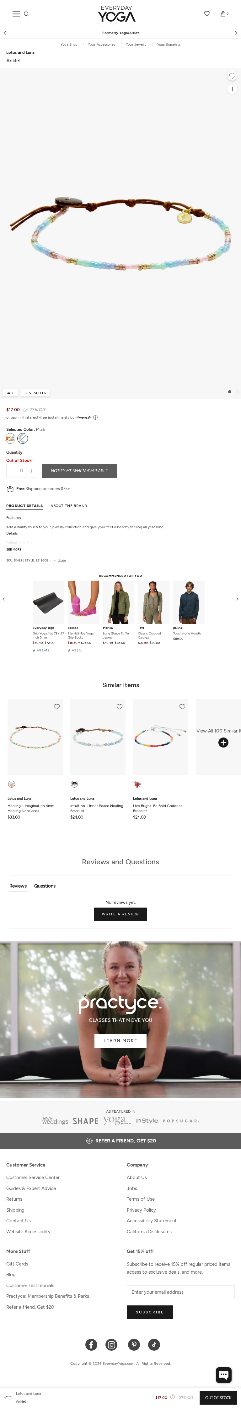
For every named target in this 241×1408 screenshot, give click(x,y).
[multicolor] (137, 784)
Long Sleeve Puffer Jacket (116, 635)
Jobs (132, 1188)
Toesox (73, 627)
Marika (108, 627)
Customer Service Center (33, 1177)
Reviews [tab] (18, 887)
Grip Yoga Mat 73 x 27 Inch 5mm (48, 635)
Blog (11, 1274)
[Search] (26, 14)
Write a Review (124, 916)
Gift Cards (17, 1264)
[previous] (5, 33)
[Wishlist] (207, 14)
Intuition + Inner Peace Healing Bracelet (96, 805)
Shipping (15, 1210)
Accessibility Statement (152, 1221)
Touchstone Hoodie (187, 633)
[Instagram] (112, 1344)
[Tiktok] (154, 1344)
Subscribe (150, 1312)
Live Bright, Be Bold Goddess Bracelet (157, 805)
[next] (235, 33)
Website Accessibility (28, 1232)
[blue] (74, 784)
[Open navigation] (16, 14)
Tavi (141, 627)
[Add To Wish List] (232, 76)
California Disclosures (149, 1232)
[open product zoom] (232, 89)
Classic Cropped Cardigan (149, 635)
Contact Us (18, 1221)
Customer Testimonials (30, 1285)
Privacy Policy (141, 1210)
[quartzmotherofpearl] (11, 784)
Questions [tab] (45, 887)
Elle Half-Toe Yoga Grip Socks (81, 635)
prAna (177, 627)
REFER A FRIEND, (125, 1141)
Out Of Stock (218, 1397)
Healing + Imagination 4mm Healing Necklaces (31, 805)
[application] (224, 1375)
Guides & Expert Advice (31, 1188)
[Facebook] (91, 1344)
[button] (41, 650)
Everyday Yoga (43, 627)
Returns (14, 1199)
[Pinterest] (134, 1344)
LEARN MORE (120, 1040)
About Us (137, 1177)
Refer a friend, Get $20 (30, 1307)
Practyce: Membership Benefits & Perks (47, 1296)
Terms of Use (141, 1199)
